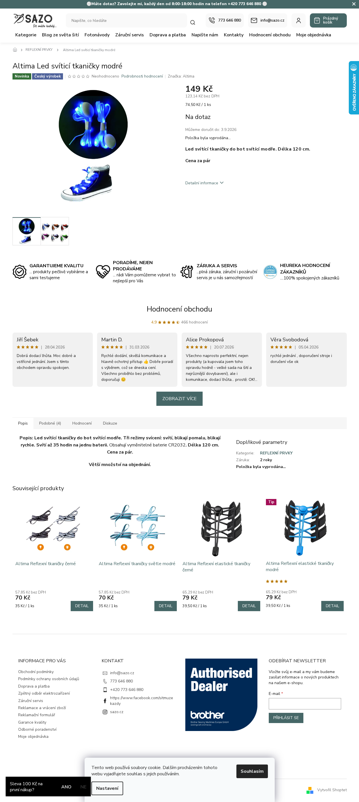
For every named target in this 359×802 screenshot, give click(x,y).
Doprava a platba (34, 686)
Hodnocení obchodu (179, 309)
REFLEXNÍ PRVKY (276, 453)
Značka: (181, 76)
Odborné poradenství (37, 729)
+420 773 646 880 (126, 689)
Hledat (195, 22)
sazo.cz (116, 712)
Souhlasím (252, 771)
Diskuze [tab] (110, 423)
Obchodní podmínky (36, 671)
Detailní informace (201, 183)
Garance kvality (32, 722)
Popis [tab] (23, 423)
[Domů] (17, 50)
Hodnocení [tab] (82, 423)
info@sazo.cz (122, 673)
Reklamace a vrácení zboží (42, 708)
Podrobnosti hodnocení (142, 76)
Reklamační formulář (36, 715)
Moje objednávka (33, 736)
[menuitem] (25, 35)
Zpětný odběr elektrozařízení (44, 693)
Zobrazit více (179, 399)
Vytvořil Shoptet (332, 790)
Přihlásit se (286, 717)
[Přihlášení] (298, 20)
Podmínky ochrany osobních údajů (48, 679)
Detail (82, 606)
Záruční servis (30, 700)
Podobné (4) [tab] (50, 423)
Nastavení (107, 788)
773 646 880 (121, 681)
